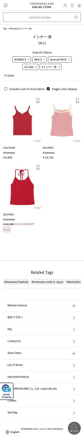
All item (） (21, 28)
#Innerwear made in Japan (47, 282)
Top (5, 28)
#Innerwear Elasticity (16, 282)
